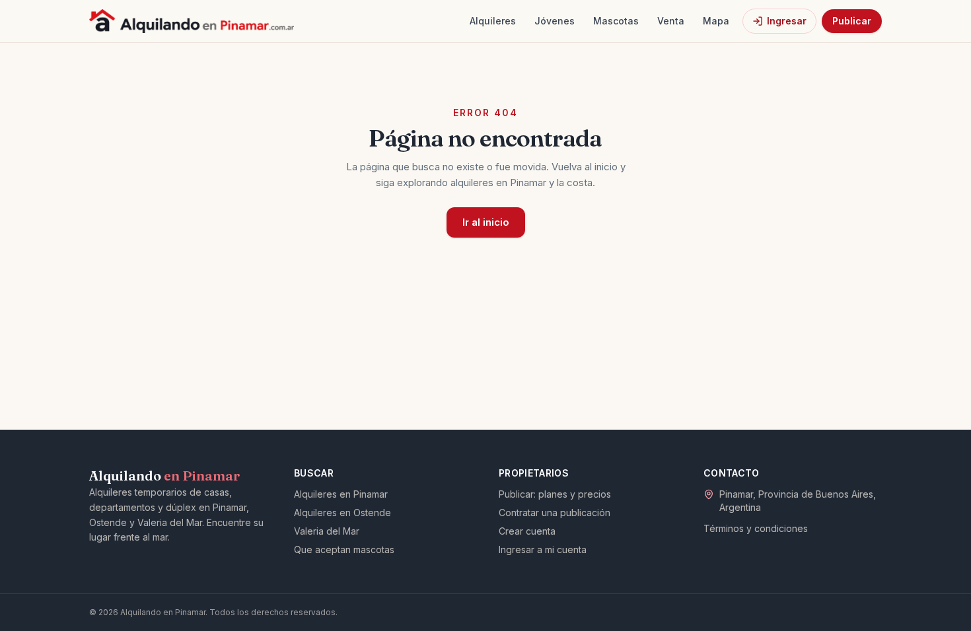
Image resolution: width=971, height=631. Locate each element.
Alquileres (493, 20)
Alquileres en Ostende (342, 512)
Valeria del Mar (326, 531)
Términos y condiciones (755, 528)
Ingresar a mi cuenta (543, 549)
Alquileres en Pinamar (341, 494)
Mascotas (616, 20)
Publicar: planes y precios (555, 494)
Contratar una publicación (554, 512)
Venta (670, 20)
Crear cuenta (527, 531)
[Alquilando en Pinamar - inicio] (191, 21)
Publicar (851, 20)
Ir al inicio (485, 222)
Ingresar (787, 20)
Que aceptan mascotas (344, 549)
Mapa (716, 20)
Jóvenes (554, 20)
